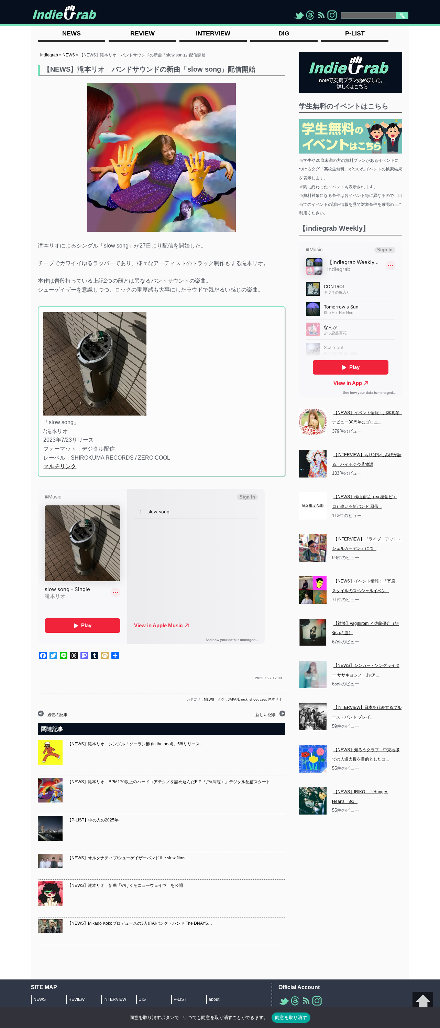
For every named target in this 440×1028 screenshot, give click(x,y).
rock (244, 699)
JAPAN (233, 699)
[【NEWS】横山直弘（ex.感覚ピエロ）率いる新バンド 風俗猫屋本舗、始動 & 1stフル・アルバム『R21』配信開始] (313, 506)
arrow (422, 1002)
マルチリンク (59, 466)
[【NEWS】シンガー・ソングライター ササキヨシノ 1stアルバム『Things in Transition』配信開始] (313, 674)
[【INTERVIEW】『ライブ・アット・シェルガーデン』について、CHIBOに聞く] (313, 548)
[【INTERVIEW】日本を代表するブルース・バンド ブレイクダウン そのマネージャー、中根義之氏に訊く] (313, 716)
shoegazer (258, 699)
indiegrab (49, 55)
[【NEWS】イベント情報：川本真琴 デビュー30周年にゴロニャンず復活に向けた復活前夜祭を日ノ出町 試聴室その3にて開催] (313, 422)
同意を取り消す (291, 1017)
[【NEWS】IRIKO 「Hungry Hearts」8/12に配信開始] (313, 801)
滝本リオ (275, 699)
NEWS (69, 55)
